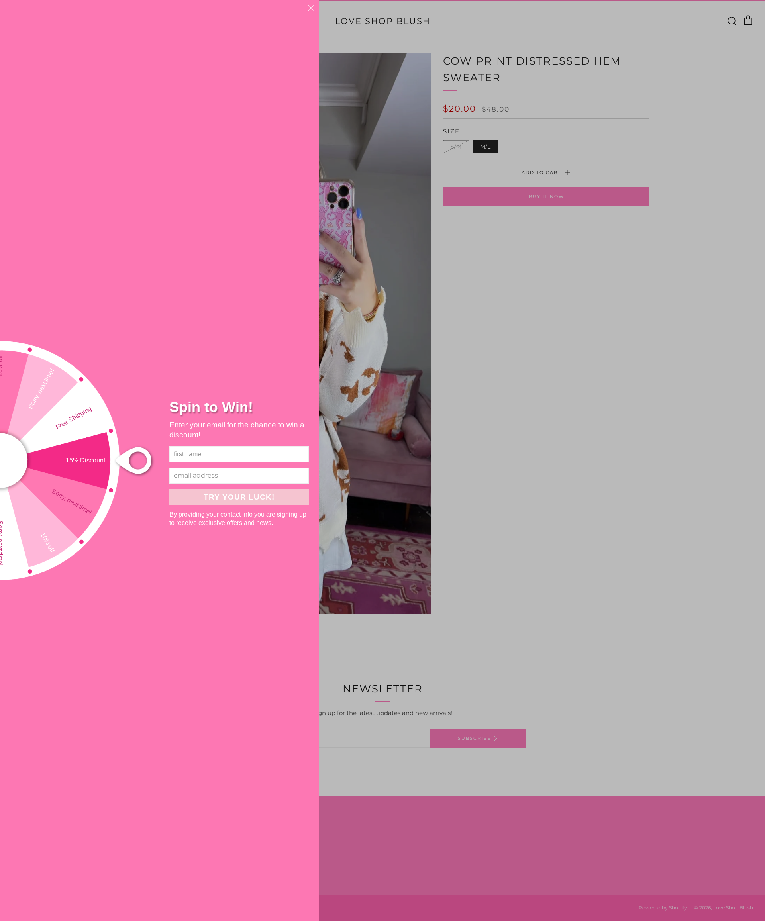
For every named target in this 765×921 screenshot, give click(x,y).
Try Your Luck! (239, 497)
